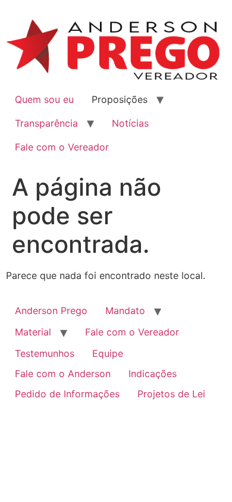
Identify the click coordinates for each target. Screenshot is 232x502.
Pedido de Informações (67, 394)
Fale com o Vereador (62, 147)
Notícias (130, 123)
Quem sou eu (44, 99)
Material (33, 332)
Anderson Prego (51, 310)
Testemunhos (44, 353)
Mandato (125, 310)
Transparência (46, 123)
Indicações (152, 373)
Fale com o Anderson (63, 373)
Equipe (107, 353)
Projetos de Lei (171, 394)
